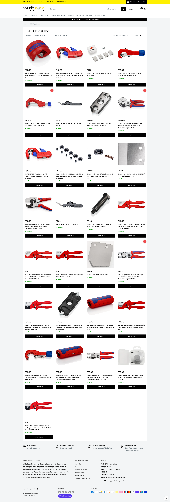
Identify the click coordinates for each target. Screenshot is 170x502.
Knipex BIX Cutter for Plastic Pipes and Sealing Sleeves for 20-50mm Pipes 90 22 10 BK (38, 75)
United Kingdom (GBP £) (31, 489)
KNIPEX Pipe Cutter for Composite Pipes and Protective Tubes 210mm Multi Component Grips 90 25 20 (131, 277)
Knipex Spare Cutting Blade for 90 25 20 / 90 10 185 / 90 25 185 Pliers (131, 175)
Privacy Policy (79, 472)
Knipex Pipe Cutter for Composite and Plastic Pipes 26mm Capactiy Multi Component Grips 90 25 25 (130, 126)
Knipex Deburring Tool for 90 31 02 (67, 224)
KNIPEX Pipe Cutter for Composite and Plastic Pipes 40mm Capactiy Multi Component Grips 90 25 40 (37, 226)
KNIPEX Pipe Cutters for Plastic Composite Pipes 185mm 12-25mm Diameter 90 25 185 (131, 327)
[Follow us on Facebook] (59, 492)
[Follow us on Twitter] (63, 492)
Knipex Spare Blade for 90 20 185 (97, 275)
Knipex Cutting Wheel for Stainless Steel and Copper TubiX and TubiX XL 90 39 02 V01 (100, 176)
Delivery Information (58, 15)
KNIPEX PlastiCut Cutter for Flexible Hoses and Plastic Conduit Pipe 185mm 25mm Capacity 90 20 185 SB (38, 277)
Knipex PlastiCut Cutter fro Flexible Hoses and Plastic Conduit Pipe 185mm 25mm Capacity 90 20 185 (131, 226)
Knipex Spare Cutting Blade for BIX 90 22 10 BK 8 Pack (100, 74)
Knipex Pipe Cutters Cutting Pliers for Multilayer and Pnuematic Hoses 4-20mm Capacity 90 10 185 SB (38, 428)
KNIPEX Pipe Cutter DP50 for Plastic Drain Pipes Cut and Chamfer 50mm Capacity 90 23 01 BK (69, 75)
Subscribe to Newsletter (137, 2)
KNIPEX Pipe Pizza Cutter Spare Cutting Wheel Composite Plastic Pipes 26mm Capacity (130, 377)
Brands (32, 15)
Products (43, 15)
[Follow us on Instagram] (66, 492)
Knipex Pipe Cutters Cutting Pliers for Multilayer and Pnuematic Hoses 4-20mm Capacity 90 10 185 (38, 327)
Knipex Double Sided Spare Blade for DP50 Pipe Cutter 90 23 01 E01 (98, 125)
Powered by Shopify (29, 495)
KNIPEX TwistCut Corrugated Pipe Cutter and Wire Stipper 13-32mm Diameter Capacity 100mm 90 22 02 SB (69, 377)
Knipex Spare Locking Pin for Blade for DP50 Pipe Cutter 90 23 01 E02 (99, 225)
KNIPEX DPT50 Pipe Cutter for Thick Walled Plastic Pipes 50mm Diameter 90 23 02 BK (37, 176)
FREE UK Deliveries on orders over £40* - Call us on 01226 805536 (44, 2)
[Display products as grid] (140, 35)
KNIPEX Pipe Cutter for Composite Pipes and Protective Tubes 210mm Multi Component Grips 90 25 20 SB (100, 377)
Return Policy (79, 475)
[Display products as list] (143, 35)
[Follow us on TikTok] (73, 492)
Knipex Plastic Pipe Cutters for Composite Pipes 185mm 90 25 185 (69, 276)
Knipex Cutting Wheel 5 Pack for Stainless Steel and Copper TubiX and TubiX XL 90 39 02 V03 (69, 176)
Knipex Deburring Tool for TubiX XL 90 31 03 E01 (69, 125)
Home (25, 15)
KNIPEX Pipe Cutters (34, 24)
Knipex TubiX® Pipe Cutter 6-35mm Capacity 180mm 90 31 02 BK (129, 74)
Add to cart (39, 84)
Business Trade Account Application (80, 15)
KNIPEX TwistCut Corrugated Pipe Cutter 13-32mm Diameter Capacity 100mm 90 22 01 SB (100, 327)
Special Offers (100, 15)
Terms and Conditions (82, 478)
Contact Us (78, 467)
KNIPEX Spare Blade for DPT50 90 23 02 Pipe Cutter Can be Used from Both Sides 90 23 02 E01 (69, 327)
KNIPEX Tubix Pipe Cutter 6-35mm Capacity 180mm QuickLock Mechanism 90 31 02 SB (38, 377)
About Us (78, 464)
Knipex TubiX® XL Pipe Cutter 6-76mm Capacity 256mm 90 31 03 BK (37, 125)
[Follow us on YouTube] (69, 492)
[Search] (123, 9)
